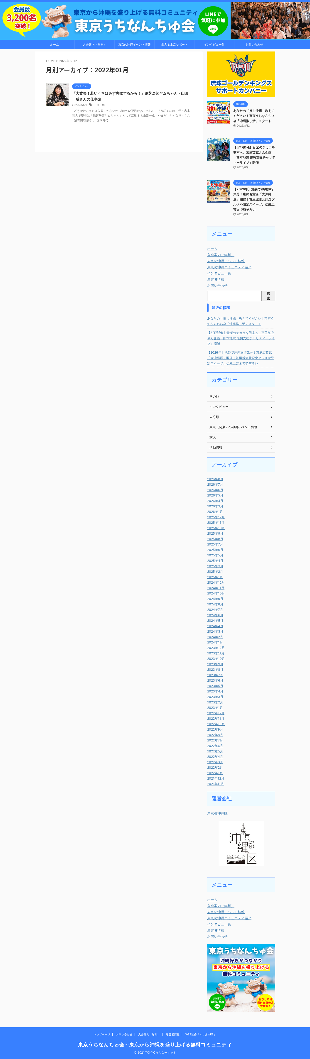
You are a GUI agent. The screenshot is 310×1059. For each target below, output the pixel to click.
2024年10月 (216, 593)
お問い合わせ (254, 44)
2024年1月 (215, 642)
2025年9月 (215, 533)
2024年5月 (215, 620)
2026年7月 (215, 484)
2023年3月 (215, 697)
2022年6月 (215, 746)
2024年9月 (215, 599)
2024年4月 (215, 626)
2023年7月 (215, 675)
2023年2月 (215, 702)
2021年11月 (215, 784)
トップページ (102, 1034)
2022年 (64, 61)
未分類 (214, 417)
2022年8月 (215, 735)
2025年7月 (215, 544)
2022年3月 (215, 762)
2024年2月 (215, 637)
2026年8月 (215, 479)
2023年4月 (215, 691)
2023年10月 (216, 658)
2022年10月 (216, 724)
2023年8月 (215, 669)
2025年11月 (215, 522)
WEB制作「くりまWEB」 (200, 1034)
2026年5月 (215, 495)
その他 (214, 396)
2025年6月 (215, 550)
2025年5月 (215, 555)
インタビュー (219, 406)
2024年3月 (215, 631)
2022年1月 (215, 773)
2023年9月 (215, 664)
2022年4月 (215, 756)
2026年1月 (215, 512)
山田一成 (99, 105)
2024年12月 (216, 582)
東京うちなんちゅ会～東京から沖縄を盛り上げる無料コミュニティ (155, 1044)
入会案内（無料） (94, 44)
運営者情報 (215, 279)
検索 (268, 296)
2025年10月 (216, 528)
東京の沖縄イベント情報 (134, 44)
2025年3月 (215, 566)
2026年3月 (215, 506)
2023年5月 (215, 686)
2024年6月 (215, 615)
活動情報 (215, 447)
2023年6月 (215, 680)
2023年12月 (216, 648)
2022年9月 (215, 729)
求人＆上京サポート (174, 44)
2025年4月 (215, 561)
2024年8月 (215, 604)
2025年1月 (215, 577)
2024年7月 (215, 609)
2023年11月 (215, 653)
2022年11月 (215, 718)
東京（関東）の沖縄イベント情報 (233, 427)
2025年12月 (216, 517)
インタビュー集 (214, 44)
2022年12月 (215, 713)
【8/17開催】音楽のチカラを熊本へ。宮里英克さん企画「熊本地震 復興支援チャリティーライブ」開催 (241, 338)
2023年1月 (215, 707)
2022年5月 (215, 751)
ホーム (54, 44)
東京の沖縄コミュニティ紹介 (229, 267)
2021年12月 (215, 778)
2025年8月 (215, 539)
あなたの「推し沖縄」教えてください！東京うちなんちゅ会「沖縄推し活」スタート (254, 116)
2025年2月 (215, 571)
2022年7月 (215, 740)
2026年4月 (215, 501)
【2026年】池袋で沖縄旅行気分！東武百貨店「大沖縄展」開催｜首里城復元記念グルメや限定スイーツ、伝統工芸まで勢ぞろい (254, 199)
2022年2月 (215, 767)
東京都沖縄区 (217, 813)
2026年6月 (215, 490)
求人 (212, 437)
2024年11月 (215, 588)
